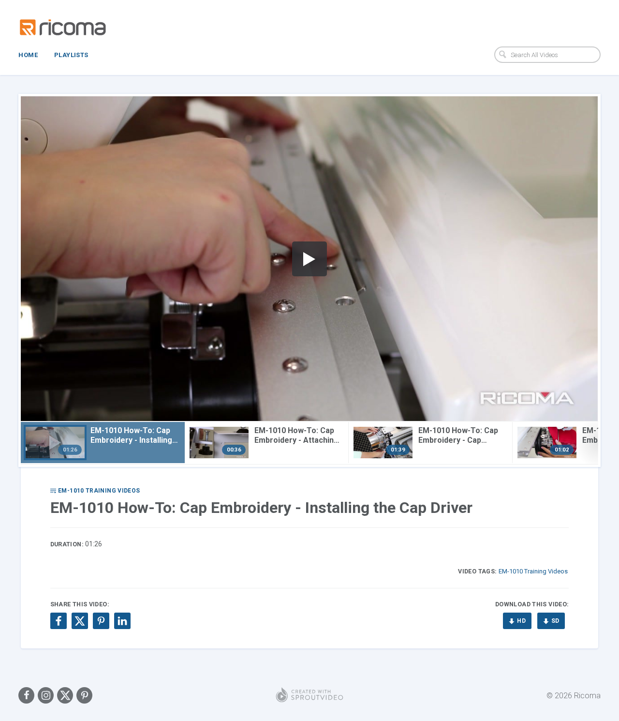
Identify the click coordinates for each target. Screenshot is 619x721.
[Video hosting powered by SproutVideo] (309, 695)
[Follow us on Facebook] (26, 695)
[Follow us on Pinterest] (84, 695)
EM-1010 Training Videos (533, 571)
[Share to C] (80, 621)
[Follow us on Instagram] (46, 695)
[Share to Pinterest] (101, 621)
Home (28, 55)
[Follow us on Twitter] (65, 695)
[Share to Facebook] (58, 621)
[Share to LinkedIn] (122, 621)
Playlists (71, 55)
